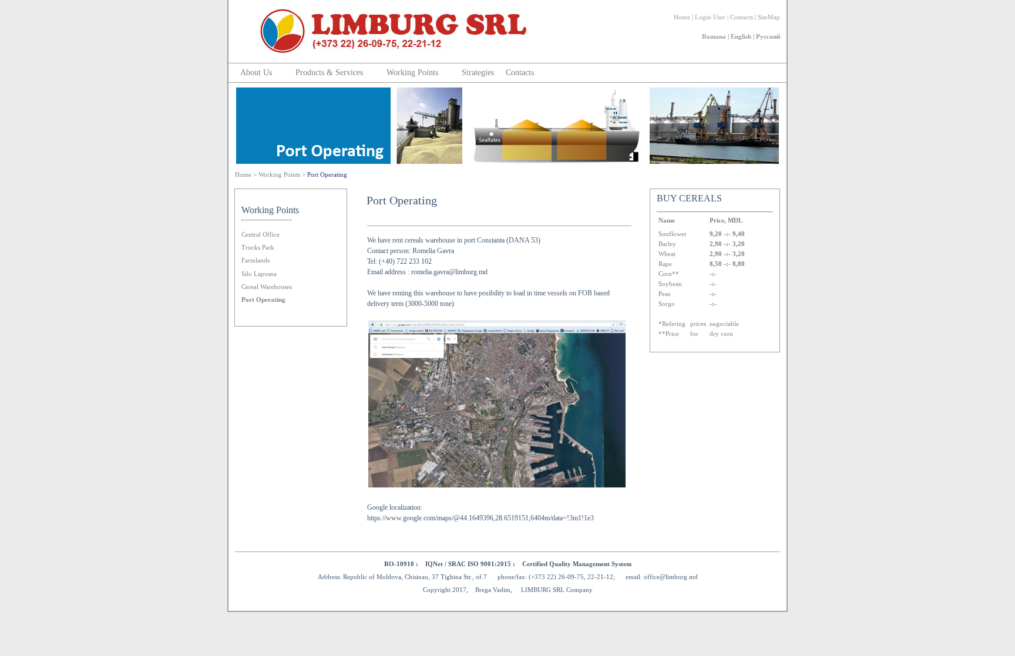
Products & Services (329, 72)
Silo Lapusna (259, 273)
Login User (710, 17)
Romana (714, 36)
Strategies (478, 72)
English (741, 36)
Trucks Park (257, 247)
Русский (768, 36)
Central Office (260, 234)
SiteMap (769, 17)
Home (682, 17)
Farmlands (255, 260)
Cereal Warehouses (266, 286)
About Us (256, 72)
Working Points (412, 72)
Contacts (741, 17)
